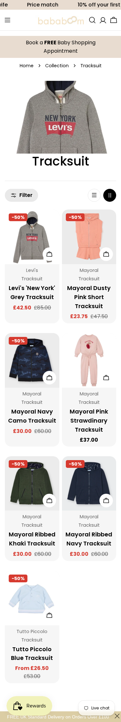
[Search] (92, 20)
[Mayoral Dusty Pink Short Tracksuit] (89, 237)
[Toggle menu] (7, 20)
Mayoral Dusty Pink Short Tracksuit (89, 297)
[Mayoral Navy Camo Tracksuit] (32, 360)
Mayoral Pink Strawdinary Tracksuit (89, 420)
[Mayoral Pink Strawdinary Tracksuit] (89, 360)
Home (27, 65)
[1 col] (94, 195)
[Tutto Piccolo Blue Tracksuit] (32, 598)
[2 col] (109, 195)
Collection (57, 65)
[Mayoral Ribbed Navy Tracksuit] (89, 483)
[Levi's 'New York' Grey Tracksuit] (32, 237)
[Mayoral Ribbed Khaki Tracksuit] (32, 483)
